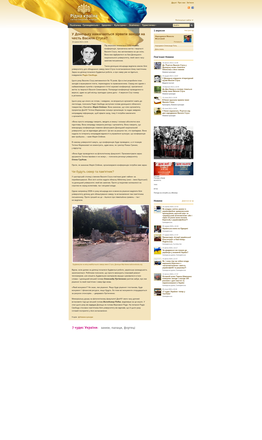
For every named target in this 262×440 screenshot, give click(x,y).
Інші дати (188, 30)
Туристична (148, 25)
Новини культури (86, 317)
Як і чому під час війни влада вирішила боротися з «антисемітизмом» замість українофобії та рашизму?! (175, 264)
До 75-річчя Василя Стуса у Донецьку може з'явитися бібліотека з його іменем (174, 67)
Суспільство (177, 244)
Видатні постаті (168, 83)
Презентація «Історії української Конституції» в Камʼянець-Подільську (176, 239)
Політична (75, 25)
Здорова (106, 25)
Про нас (181, 3)
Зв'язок (190, 3)
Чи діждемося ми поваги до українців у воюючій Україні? (175, 251)
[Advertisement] (131, 366)
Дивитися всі (187, 201)
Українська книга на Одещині (175, 229)
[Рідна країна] (84, 12)
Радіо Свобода (90, 75)
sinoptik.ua (166, 193)
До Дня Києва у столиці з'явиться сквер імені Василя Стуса (177, 90)
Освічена (134, 25)
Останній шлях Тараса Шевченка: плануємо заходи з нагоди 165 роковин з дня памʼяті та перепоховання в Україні (177, 279)
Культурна (120, 25)
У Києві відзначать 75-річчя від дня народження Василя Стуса (176, 112)
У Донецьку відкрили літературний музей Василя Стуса (177, 79)
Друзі (174, 3)
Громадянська (90, 25)
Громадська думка (168, 255)
